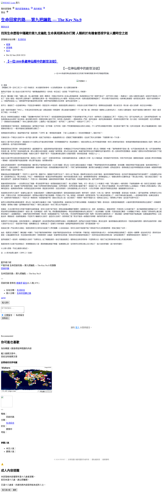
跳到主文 (5, 27)
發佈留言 (5, 318)
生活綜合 (22, 39)
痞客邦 (19, 283)
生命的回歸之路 (24, 293)
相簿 (8, 44)
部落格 (9, 48)
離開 (14, 490)
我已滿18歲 (6, 490)
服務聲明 (105, 459)
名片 (8, 51)
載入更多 (5, 303)
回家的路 (5, 268)
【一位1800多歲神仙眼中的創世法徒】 (32, 61)
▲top (3, 298)
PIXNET (62, 459)
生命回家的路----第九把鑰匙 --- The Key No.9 (41, 19)
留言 (25, 283)
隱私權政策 (96, 459)
